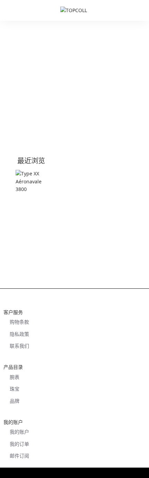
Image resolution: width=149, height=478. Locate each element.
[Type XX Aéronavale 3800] (34, 188)
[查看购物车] (140, 10)
